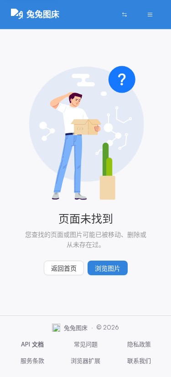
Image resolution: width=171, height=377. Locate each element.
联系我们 (139, 360)
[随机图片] (124, 15)
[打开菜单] (150, 15)
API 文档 (32, 344)
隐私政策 (139, 344)
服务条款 (32, 360)
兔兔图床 (42, 14)
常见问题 (86, 344)
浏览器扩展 (85, 360)
